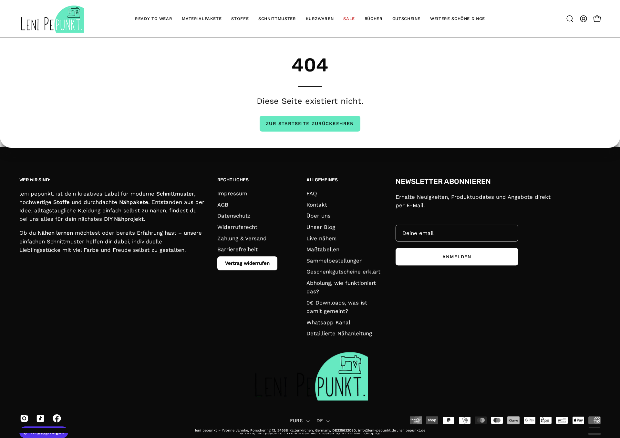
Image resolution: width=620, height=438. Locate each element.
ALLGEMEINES (322, 180)
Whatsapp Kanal (328, 322)
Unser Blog (320, 227)
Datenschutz (234, 216)
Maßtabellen (322, 249)
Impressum (232, 193)
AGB (222, 204)
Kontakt (316, 204)
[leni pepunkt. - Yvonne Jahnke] (51, 19)
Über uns (318, 216)
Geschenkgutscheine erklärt (343, 272)
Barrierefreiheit (237, 249)
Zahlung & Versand (242, 238)
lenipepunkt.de (412, 430)
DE (319, 421)
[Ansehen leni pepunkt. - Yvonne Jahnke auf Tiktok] (39, 418)
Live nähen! (321, 238)
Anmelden (457, 256)
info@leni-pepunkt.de (377, 430)
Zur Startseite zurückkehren (310, 123)
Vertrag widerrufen (247, 263)
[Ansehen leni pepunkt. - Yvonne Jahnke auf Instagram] (23, 418)
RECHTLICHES (233, 180)
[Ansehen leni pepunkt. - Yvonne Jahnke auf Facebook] (56, 418)
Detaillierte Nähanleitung (339, 333)
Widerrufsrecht (237, 227)
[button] (570, 19)
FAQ (311, 193)
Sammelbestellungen (334, 260)
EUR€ (296, 421)
